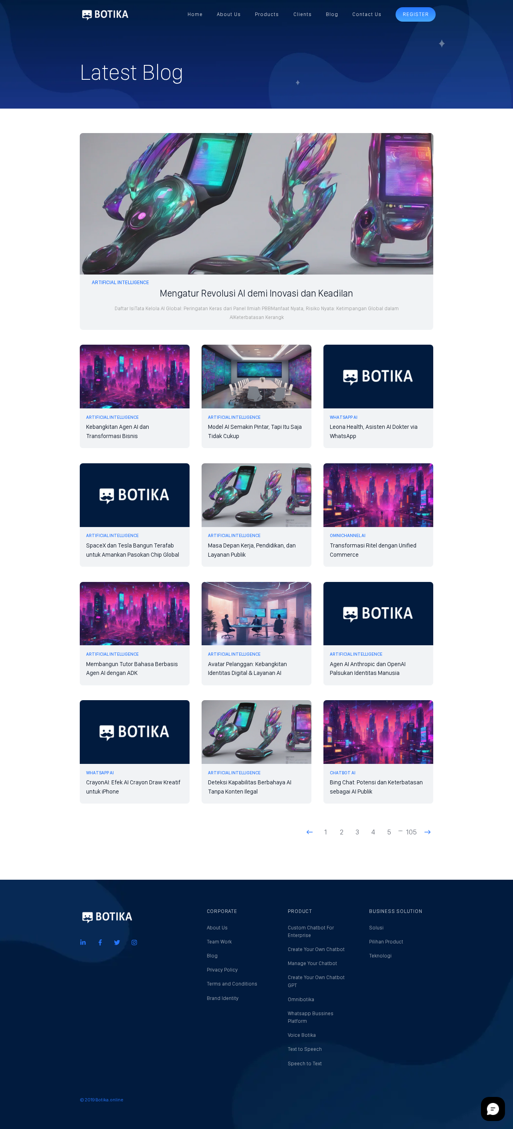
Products (267, 14)
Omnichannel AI (348, 535)
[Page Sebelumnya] (310, 832)
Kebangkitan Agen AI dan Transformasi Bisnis (117, 431)
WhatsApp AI (343, 417)
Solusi (376, 928)
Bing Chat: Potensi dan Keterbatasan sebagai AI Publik (376, 787)
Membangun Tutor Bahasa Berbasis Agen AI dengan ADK (132, 668)
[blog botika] (105, 14)
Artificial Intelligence (120, 282)
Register (416, 14)
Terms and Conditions (232, 984)
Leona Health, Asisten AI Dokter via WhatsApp (374, 431)
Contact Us (367, 14)
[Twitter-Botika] (117, 942)
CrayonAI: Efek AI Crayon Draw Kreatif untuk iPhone (133, 787)
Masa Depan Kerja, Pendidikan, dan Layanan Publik (252, 550)
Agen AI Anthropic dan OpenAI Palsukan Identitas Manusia (368, 668)
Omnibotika (301, 999)
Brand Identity (222, 998)
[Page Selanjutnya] (427, 832)
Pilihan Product (386, 942)
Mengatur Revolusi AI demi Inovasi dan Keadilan (256, 293)
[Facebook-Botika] (100, 942)
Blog (332, 14)
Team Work (219, 942)
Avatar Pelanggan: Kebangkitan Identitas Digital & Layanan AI (247, 668)
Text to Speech (305, 1049)
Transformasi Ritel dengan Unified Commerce (373, 550)
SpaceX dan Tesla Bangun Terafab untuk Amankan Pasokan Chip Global (132, 550)
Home (195, 14)
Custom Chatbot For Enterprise (311, 931)
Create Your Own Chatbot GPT (316, 981)
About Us (229, 14)
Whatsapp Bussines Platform (310, 1017)
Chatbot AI (342, 773)
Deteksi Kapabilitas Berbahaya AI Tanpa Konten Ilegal (249, 787)
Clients (302, 14)
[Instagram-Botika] (134, 942)
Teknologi (380, 956)
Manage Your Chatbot (312, 963)
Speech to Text (305, 1063)
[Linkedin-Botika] (83, 942)
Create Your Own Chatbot (316, 949)
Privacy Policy (222, 970)
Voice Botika (302, 1035)
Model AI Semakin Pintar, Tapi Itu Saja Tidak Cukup (255, 431)
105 (411, 832)
